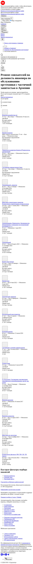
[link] (4, 30)
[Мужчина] (5, 111)
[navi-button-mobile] (2, 39)
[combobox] (9, 57)
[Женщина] (5, 239)
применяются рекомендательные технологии (15, 543)
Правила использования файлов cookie (12, 14)
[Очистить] (3, 61)
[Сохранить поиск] (2, 68)
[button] (3, 34)
